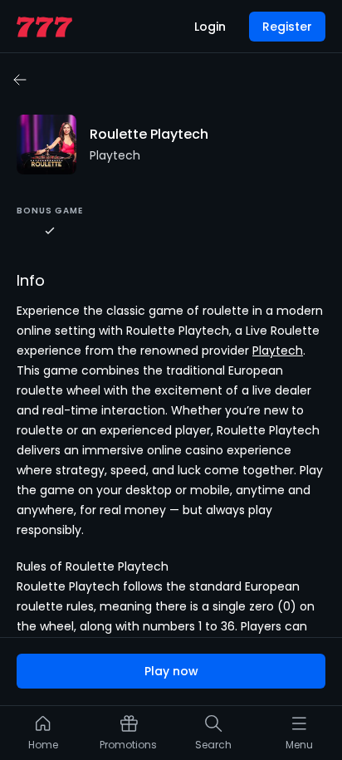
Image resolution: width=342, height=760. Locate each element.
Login (210, 26)
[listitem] (43, 736)
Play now (171, 671)
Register (287, 26)
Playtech (277, 350)
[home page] (44, 27)
